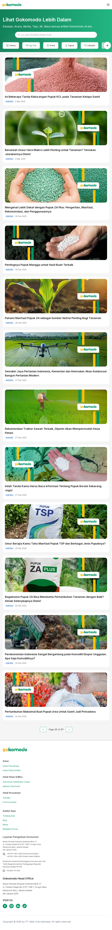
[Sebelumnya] (43, 729)
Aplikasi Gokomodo (11, 786)
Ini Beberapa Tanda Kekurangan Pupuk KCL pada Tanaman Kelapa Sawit (52, 96)
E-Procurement (9, 802)
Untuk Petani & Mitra (12, 770)
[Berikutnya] (69, 729)
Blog (5, 820)
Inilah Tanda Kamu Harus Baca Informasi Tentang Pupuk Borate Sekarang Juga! (53, 488)
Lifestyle (91, 45)
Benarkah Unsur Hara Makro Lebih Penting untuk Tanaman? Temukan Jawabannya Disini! (50, 152)
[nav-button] (108, 4)
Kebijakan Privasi (10, 829)
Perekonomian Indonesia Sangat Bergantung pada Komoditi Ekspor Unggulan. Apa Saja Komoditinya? (56, 656)
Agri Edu (32, 45)
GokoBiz (6, 798)
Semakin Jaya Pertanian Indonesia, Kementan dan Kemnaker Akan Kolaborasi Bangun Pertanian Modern (56, 373)
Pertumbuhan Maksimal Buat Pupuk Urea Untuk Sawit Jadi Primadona (50, 711)
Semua (12, 45)
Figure (71, 45)
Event (52, 45)
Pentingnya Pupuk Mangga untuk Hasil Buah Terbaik (39, 264)
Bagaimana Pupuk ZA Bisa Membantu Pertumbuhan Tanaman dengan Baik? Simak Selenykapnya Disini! (54, 599)
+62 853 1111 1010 (13, 871)
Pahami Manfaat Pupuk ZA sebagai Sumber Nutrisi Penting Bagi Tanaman (53, 318)
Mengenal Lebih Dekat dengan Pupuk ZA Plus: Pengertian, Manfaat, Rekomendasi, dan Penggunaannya (49, 209)
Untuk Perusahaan (11, 766)
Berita (5, 824)
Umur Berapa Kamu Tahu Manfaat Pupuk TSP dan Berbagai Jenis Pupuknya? (55, 543)
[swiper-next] (107, 45)
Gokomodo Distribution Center (16, 782)
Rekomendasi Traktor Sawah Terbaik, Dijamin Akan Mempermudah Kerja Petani (52, 431)
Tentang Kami (9, 816)
